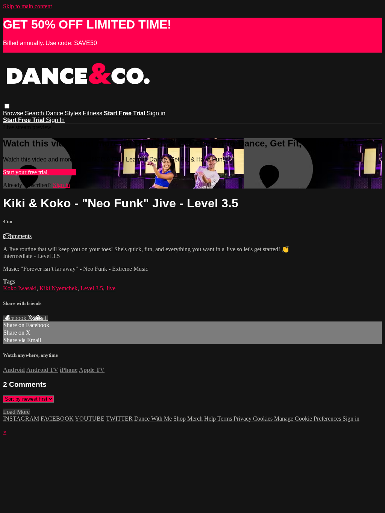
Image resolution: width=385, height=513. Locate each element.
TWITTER (119, 418)
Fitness (92, 113)
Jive (110, 288)
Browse (14, 113)
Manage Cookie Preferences (308, 418)
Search (35, 113)
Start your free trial (26, 172)
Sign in (156, 113)
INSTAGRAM (21, 418)
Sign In (55, 120)
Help (210, 418)
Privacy (243, 418)
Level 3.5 (91, 288)
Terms (225, 418)
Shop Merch (188, 418)
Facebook (15, 318)
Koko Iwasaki (19, 288)
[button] (7, 106)
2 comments (17, 236)
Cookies (263, 418)
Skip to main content (27, 6)
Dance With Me (153, 418)
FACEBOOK (57, 418)
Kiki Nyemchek (58, 288)
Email (41, 318)
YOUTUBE (90, 418)
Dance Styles (63, 113)
